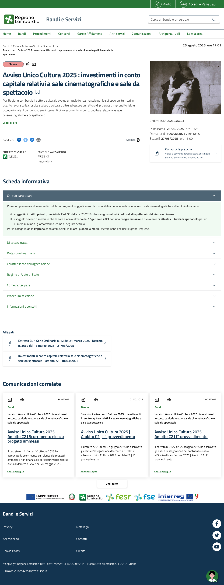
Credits (80, 551)
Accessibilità (11, 538)
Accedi (193, 4)
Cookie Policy (11, 551)
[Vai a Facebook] (216, 523)
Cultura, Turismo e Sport (26, 46)
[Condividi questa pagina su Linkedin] (32, 139)
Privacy (8, 526)
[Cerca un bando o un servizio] (214, 19)
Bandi (6, 46)
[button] (37, 92)
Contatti (81, 538)
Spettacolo (49, 46)
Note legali (83, 526)
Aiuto (167, 4)
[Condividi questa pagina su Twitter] (25, 139)
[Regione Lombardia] (10, 157)
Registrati (209, 4)
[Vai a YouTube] (216, 547)
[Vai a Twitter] (216, 535)
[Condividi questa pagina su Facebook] (19, 139)
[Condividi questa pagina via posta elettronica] (38, 139)
